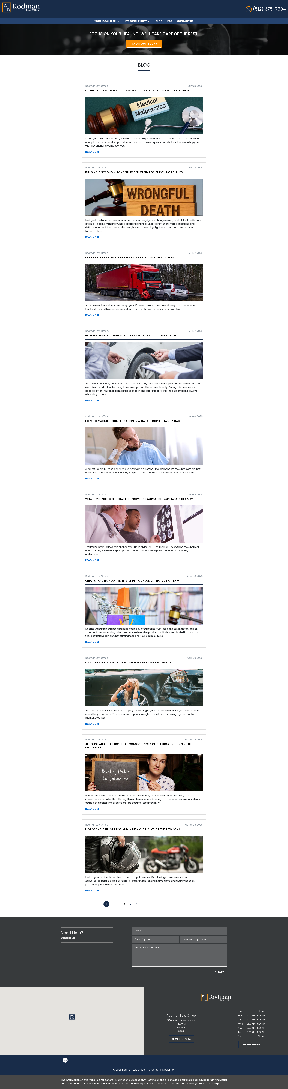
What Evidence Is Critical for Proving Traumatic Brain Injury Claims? (139, 499)
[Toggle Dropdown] (119, 21)
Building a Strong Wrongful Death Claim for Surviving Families (134, 172)
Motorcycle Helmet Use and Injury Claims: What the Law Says (132, 829)
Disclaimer (168, 1069)
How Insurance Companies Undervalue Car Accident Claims (131, 335)
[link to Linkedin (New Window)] (65, 1060)
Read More (92, 151)
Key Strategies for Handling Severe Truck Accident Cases (129, 257)
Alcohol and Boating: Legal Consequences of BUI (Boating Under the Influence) (138, 745)
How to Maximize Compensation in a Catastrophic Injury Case (133, 421)
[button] (72, 1017)
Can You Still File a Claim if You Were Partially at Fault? (128, 662)
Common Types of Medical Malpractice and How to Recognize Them (137, 90)
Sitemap (154, 1069)
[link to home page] (21, 9)
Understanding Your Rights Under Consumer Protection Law (132, 581)
